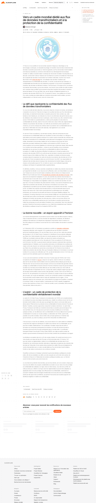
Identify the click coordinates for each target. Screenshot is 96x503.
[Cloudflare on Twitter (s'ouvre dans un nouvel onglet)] (36, 397)
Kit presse (16, 500)
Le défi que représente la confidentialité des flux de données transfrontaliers (88, 11)
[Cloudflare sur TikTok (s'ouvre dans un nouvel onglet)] (55, 397)
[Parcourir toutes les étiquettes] (72, 7)
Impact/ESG (37, 477)
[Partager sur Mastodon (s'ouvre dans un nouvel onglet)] (2, 378)
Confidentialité (32, 7)
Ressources (51, 2)
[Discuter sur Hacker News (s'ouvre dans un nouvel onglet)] (2, 375)
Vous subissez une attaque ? (21, 480)
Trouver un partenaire (20, 475)
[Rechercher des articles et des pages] (72, 2)
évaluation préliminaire (63, 228)
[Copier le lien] (8, 378)
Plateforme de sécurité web (80, 483)
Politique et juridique (53, 7)
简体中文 (60, 32)
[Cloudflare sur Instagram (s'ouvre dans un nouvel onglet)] (44, 397)
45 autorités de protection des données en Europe (55, 174)
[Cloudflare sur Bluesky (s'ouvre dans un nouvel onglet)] (49, 397)
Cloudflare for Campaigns (41, 473)
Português (66, 32)
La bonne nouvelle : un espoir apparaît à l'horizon (88, 15)
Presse (16, 497)
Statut (55, 477)
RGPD (35, 495)
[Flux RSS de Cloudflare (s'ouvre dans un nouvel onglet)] (33, 397)
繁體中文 (56, 32)
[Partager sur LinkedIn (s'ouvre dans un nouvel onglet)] (8, 375)
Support (56, 479)
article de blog (36, 79)
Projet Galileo (37, 468)
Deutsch (51, 32)
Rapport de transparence (40, 500)
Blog (55, 483)
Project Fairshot (38, 475)
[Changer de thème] (70, 2)
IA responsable (38, 497)
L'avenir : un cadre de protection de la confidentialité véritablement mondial (87, 20)
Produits (37, 2)
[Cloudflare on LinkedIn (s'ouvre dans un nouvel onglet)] (39, 397)
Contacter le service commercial (87, 2)
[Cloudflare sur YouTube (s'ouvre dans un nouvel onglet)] (41, 397)
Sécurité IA (76, 473)
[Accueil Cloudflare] (8, 2)
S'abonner (57, 411)
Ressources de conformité (41, 491)
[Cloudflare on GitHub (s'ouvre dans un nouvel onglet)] (47, 397)
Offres (15, 468)
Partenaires (17, 473)
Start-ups (16, 477)
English (47, 32)
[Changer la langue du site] (67, 2)
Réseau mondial (18, 502)
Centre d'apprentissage (60, 493)
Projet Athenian (38, 471)
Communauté (57, 495)
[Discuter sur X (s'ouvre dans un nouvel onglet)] (5, 375)
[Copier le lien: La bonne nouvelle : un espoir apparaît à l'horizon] (22, 213)
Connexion (76, 2)
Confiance (36, 493)
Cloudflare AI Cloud (78, 471)
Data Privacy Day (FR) (42, 7)
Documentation (58, 491)
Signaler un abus (38, 502)
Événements (57, 481)
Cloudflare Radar (58, 472)
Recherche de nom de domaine (22, 482)
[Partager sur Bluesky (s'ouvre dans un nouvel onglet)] (11, 375)
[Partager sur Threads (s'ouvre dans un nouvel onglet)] (5, 378)
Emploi (16, 493)
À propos (16, 491)
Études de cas (57, 475)
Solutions (44, 2)
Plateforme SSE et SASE (80, 468)
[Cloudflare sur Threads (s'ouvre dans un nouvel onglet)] (52, 397)
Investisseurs (17, 495)
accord (39, 259)
